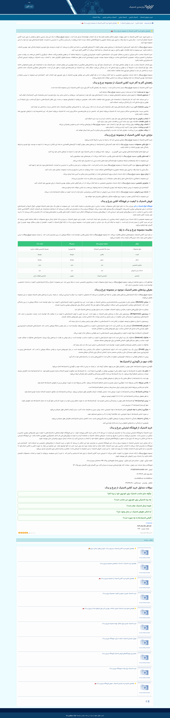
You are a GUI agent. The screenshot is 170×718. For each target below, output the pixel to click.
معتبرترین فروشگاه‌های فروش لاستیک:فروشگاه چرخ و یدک (119, 653)
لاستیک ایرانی (123, 17)
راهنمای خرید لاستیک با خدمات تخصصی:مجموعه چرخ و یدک (118, 563)
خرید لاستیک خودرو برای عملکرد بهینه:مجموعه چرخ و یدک (119, 623)
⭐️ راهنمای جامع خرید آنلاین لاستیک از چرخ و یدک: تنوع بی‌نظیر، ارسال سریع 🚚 (112, 548)
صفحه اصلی (139, 23)
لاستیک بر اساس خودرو (109, 17)
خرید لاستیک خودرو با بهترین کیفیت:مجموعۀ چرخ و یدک (119, 593)
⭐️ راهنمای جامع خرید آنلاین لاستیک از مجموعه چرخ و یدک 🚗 (100, 23)
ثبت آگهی (29, 6)
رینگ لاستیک (96, 17)
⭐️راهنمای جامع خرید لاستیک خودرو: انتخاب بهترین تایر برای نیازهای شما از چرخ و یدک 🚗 (109, 608)
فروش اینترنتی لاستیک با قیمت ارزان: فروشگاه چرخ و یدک (119, 638)
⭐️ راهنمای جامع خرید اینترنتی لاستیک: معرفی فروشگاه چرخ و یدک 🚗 (115, 683)
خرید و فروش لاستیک (146, 17)
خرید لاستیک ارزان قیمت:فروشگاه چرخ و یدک (122, 668)
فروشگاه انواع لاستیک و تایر (143, 206)
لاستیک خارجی (133, 17)
